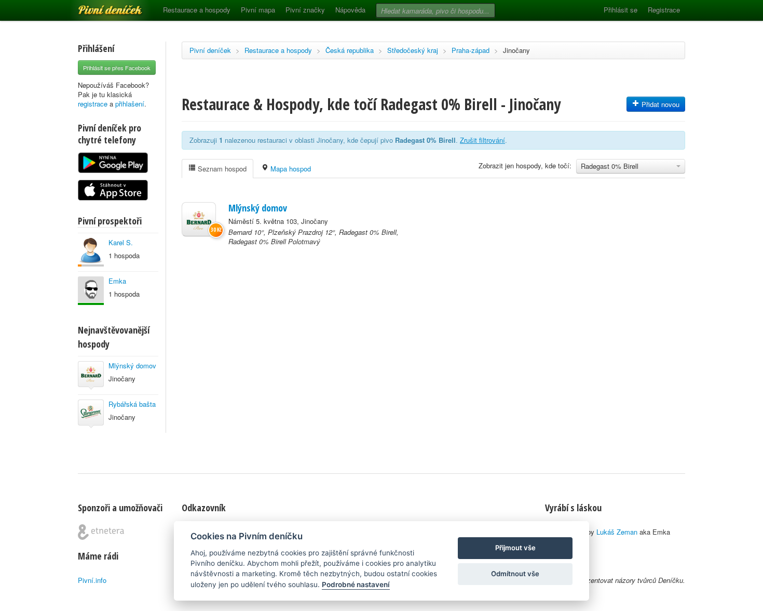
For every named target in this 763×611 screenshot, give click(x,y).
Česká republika (349, 50)
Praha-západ (470, 50)
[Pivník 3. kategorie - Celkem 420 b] (91, 252)
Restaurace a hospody (196, 10)
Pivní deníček (98, 6)
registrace (92, 104)
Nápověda (350, 10)
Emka (117, 281)
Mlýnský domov (132, 365)
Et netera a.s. (101, 532)
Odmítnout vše (515, 573)
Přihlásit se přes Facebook (117, 67)
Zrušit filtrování (482, 140)
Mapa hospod (289, 169)
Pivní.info (92, 580)
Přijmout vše (515, 547)
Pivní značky (305, 10)
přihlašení (129, 104)
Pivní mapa (258, 10)
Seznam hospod (221, 169)
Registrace (664, 10)
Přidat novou (659, 104)
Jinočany (516, 50)
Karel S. (120, 242)
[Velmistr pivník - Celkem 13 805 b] (91, 290)
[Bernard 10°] (199, 219)
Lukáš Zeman (616, 532)
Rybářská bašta (132, 404)
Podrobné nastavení (356, 584)
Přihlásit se (620, 10)
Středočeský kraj (412, 50)
